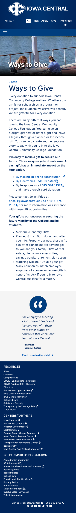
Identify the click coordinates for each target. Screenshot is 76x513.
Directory (8, 387)
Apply (44, 20)
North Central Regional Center (19, 436)
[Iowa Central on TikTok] (43, 506)
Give (53, 20)
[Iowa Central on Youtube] (50, 506)
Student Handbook (13, 488)
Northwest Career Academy (18, 439)
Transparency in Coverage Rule (19, 406)
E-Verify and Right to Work (17, 479)
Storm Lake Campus (14, 423)
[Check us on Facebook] (28, 506)
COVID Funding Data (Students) (20, 384)
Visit (36, 20)
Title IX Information (13, 495)
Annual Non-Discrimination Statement (23, 466)
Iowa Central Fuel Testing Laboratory (22, 449)
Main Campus (11, 420)
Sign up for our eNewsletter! (26, 502)
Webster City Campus (15, 426)
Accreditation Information (16, 460)
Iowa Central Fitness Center (17, 393)
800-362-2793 (54, 502)
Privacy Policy (11, 482)
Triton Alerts (10, 409)
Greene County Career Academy (20, 433)
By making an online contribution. (38, 176)
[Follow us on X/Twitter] (31, 506)
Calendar (8, 374)
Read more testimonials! (36, 355)
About (7, 371)
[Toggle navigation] (5, 32)
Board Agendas (11, 469)
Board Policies (11, 472)
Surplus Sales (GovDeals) (16, 492)
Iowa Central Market (14, 396)
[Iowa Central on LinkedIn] (47, 506)
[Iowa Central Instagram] (35, 506)
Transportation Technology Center (21, 442)
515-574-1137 (51, 185)
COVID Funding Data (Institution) (20, 380)
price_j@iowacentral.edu (25, 201)
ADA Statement (11, 463)
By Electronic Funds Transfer (35, 181)
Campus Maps (11, 377)
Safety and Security (14, 403)
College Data (10, 476)
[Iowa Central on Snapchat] (39, 506)
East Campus (10, 430)
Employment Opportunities (17, 390)
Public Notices (11, 485)
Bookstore (9, 445)
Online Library (11, 400)
